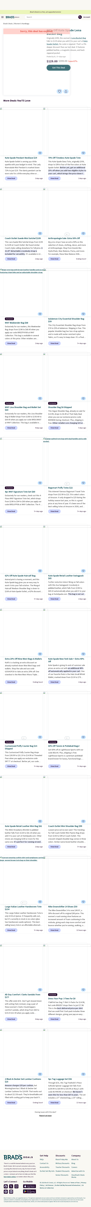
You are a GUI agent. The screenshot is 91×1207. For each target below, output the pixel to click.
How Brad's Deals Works (78, 1176)
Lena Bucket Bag (78, 38)
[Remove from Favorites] (59, 91)
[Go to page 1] (66, 234)
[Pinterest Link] (5, 1191)
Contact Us (44, 1163)
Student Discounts (63, 1171)
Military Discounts (62, 1163)
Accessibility (44, 1167)
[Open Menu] (2, 17)
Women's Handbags (21, 23)
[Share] (66, 91)
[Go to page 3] (25, 902)
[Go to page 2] (67, 234)
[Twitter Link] (11, 1186)
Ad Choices (50, 1185)
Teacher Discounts (63, 1167)
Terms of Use (75, 1183)
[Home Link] (12, 17)
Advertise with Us (78, 1171)
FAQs (42, 1159)
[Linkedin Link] (11, 1191)
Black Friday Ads (62, 1159)
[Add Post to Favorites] (83, 233)
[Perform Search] (80, 17)
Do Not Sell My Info (47, 1171)
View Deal (11, 178)
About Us (74, 1159)
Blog (73, 1163)
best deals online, (10, 1177)
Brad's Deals (8, 23)
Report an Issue (45, 1115)
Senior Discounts (62, 1175)
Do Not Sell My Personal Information (67, 1185)
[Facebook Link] (5, 1186)
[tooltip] (59, 91)
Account (86, 17)
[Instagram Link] (16, 1186)
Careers (74, 1167)
